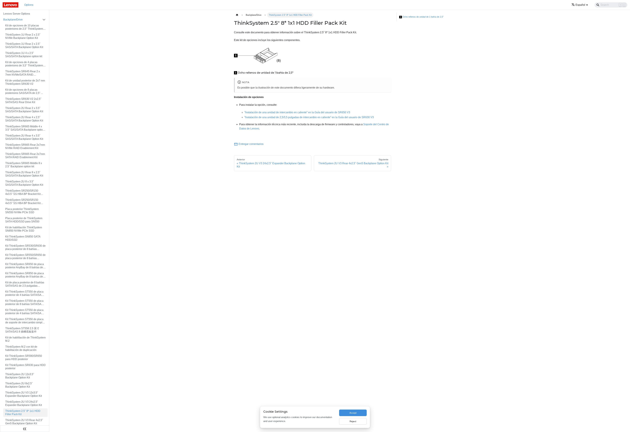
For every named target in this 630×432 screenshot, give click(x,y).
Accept (353, 413)
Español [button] (580, 4)
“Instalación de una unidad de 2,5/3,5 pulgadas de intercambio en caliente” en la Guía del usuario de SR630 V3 (309, 117)
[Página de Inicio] (237, 15)
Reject (353, 421)
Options (28, 4)
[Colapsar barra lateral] (24, 428)
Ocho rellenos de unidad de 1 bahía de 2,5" (422, 17)
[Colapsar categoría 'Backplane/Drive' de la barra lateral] (44, 19)
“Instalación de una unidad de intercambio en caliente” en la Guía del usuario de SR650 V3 (297, 112)
